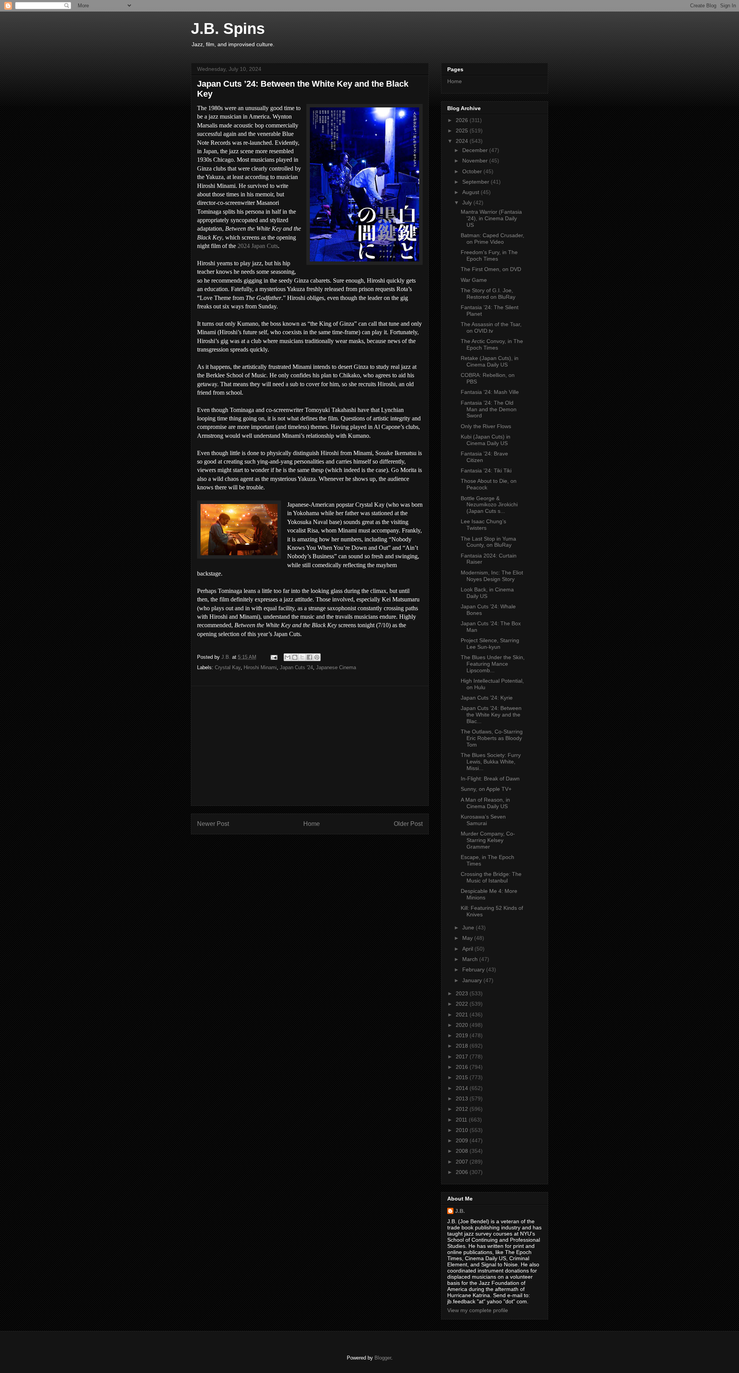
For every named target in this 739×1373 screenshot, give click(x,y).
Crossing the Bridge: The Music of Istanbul (491, 877)
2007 (463, 1162)
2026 (463, 120)
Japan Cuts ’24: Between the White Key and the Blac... (491, 714)
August (471, 192)
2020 (463, 1025)
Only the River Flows (486, 426)
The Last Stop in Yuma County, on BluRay (488, 542)
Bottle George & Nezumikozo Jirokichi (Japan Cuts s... (489, 504)
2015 (463, 1077)
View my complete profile (477, 1310)
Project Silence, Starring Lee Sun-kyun (490, 643)
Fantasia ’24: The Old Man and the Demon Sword (489, 409)
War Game (474, 280)
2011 (462, 1120)
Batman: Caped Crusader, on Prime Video (492, 238)
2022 (463, 1004)
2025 (463, 130)
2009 (463, 1140)
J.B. (460, 1211)
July (467, 202)
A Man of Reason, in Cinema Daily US (485, 803)
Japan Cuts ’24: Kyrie (487, 698)
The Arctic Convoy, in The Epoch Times (492, 344)
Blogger (383, 1358)
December (475, 150)
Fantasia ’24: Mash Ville (490, 392)
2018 (463, 1046)
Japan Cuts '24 (296, 667)
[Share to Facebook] (309, 657)
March (470, 959)
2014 (463, 1088)
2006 (463, 1172)
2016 (463, 1067)
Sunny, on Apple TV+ (486, 789)
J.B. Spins (228, 28)
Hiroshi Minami (260, 667)
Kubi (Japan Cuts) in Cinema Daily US (485, 440)
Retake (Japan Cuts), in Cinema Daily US (489, 361)
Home (311, 823)
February (474, 969)
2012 (463, 1109)
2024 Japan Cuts (257, 246)
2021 (463, 1014)
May (468, 938)
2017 (463, 1056)
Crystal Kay (228, 667)
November (475, 160)
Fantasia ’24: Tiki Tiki (486, 470)
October (472, 171)
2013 (463, 1098)
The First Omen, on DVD (491, 269)
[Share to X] (302, 657)
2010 (463, 1130)
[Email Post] (273, 657)
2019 (463, 1035)
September (476, 182)
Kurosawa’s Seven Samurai (483, 820)
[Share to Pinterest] (317, 657)
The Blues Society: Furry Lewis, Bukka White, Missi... (491, 761)
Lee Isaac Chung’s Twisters (483, 524)
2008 (463, 1151)
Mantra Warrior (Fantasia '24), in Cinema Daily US (491, 218)
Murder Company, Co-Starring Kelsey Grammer (488, 840)
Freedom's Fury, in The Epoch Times (489, 255)
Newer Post (213, 823)
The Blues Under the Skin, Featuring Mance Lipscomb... (493, 663)
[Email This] (287, 657)
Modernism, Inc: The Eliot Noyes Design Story (492, 575)
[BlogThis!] (295, 657)
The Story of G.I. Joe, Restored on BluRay (488, 293)
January (472, 980)
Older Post (408, 823)
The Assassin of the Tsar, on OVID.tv (491, 327)
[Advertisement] (310, 746)
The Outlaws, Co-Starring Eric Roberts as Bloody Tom (492, 738)
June (469, 927)
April (468, 949)
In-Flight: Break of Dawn (490, 778)
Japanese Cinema (336, 667)
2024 (463, 141)
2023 (463, 993)
